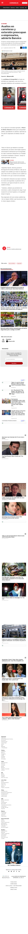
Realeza (3, 763)
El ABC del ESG (4, 807)
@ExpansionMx (10, 76)
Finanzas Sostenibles (6, 804)
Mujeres (3, 746)
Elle (2, 772)
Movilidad (3, 803)
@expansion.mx (14, 871)
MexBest (3, 829)
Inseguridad (19, 263)
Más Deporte (4, 824)
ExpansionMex (17, 871)
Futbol (2, 819)
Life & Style (3, 780)
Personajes (4, 834)
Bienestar (3, 835)
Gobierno (3, 751)
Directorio (13, 889)
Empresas (13, 7)
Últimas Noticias (6, 7)
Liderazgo (3, 813)
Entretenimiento (5, 782)
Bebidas (3, 832)
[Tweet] (21, 48)
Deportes (3, 783)
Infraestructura (4, 793)
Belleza (3, 767)
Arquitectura (4, 794)
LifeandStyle (4, 747)
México (3, 752)
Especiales (3, 816)
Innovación (3, 806)
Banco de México (12, 263)
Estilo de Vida (4, 837)
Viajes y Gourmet (5, 768)
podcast (8, 247)
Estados (3, 756)
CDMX (2, 755)
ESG (2, 745)
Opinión (3, 757)
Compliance (13, 883)
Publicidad (14, 881)
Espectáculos (4, 762)
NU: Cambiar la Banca (14, 865)
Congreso (3, 753)
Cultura (3, 770)
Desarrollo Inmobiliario (6, 792)
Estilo (2, 781)
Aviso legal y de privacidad (14, 885)
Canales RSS (13, 887)
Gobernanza (4, 802)
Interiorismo (4, 796)
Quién (2, 761)
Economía (22, 7)
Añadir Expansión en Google (7, 50)
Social (2, 801)
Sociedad (3, 758)
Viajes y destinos (5, 833)
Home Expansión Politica (7, 739)
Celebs (3, 776)
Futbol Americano (5, 822)
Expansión (8, 339)
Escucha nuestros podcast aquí (14, 249)
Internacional (4, 741)
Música (3, 786)
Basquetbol (4, 823)
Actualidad (3, 812)
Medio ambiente (5, 799)
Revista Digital (25, 2)
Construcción (4, 791)
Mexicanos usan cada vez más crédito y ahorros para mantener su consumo (18, 163)
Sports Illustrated (5, 818)
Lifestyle (3, 826)
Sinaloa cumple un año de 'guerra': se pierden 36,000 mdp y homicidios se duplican (14, 308)
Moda (2, 766)
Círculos (3, 765)
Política (17, 7)
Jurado (2, 838)
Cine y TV (3, 785)
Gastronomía (4, 830)
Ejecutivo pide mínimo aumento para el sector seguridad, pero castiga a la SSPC (14, 329)
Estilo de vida (4, 777)
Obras (2, 744)
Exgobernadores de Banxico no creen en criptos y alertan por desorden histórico (12, 288)
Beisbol (3, 821)
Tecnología (4, 742)
